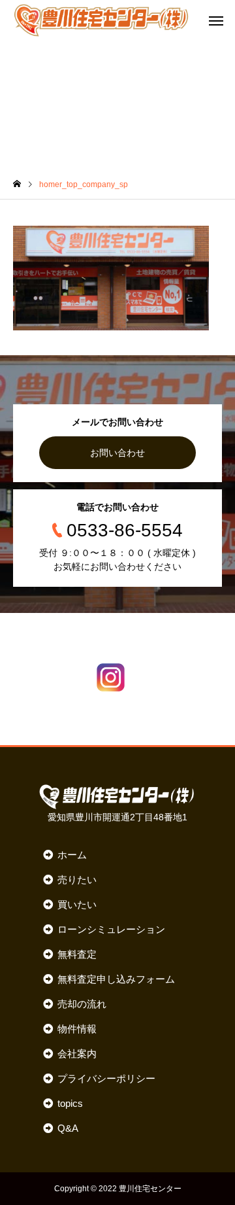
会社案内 (76, 1053)
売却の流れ (81, 1003)
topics (69, 1103)
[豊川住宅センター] (101, 20)
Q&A (67, 1128)
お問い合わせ (117, 452)
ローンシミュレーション (110, 929)
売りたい (76, 879)
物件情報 (76, 1028)
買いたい (76, 904)
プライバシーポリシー (106, 1078)
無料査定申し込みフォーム (115, 979)
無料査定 (76, 954)
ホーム (71, 854)
